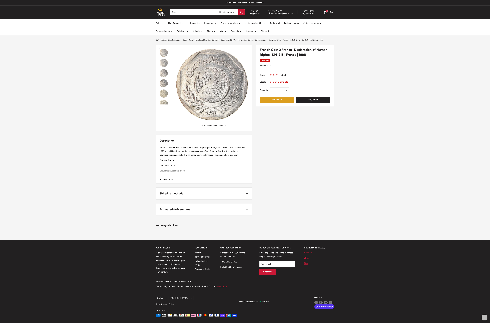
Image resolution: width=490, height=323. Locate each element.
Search (198, 252)
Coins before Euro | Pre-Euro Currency (203, 40)
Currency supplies (228, 23)
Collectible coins (240, 40)
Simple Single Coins (304, 40)
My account (308, 13)
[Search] (241, 12)
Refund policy (201, 261)
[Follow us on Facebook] (316, 302)
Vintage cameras (310, 23)
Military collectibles (254, 23)
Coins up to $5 (226, 40)
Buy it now (313, 99)
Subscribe (267, 272)
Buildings (181, 31)
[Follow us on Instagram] (321, 302)
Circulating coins (174, 40)
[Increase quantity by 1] (286, 90)
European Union (275, 40)
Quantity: (264, 90)
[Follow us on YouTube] (326, 302)
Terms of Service (202, 257)
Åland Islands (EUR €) (179, 298)
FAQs (197, 265)
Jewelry (249, 31)
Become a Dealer (203, 269)
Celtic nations (161, 40)
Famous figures (163, 31)
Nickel (292, 40)
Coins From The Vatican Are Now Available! (245, 3)
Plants (210, 31)
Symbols (235, 31)
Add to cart (277, 99)
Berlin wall (275, 23)
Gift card (265, 31)
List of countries (175, 23)
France (285, 40)
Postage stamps (291, 23)
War (221, 31)
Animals (196, 31)
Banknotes (195, 23)
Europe (251, 40)
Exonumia (208, 23)
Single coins (318, 40)
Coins (158, 23)
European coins (261, 40)
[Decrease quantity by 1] (273, 90)
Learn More (221, 286)
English (160, 298)
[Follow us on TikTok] (330, 302)
